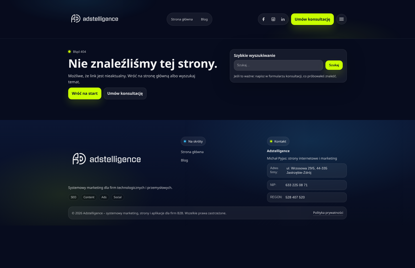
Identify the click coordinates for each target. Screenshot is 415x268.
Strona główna (182, 19)
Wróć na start (85, 93)
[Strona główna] (94, 18)
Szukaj (334, 65)
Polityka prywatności (328, 212)
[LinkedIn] (283, 19)
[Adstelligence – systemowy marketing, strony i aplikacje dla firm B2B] (121, 159)
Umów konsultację (312, 19)
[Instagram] (273, 19)
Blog (204, 19)
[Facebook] (264, 19)
